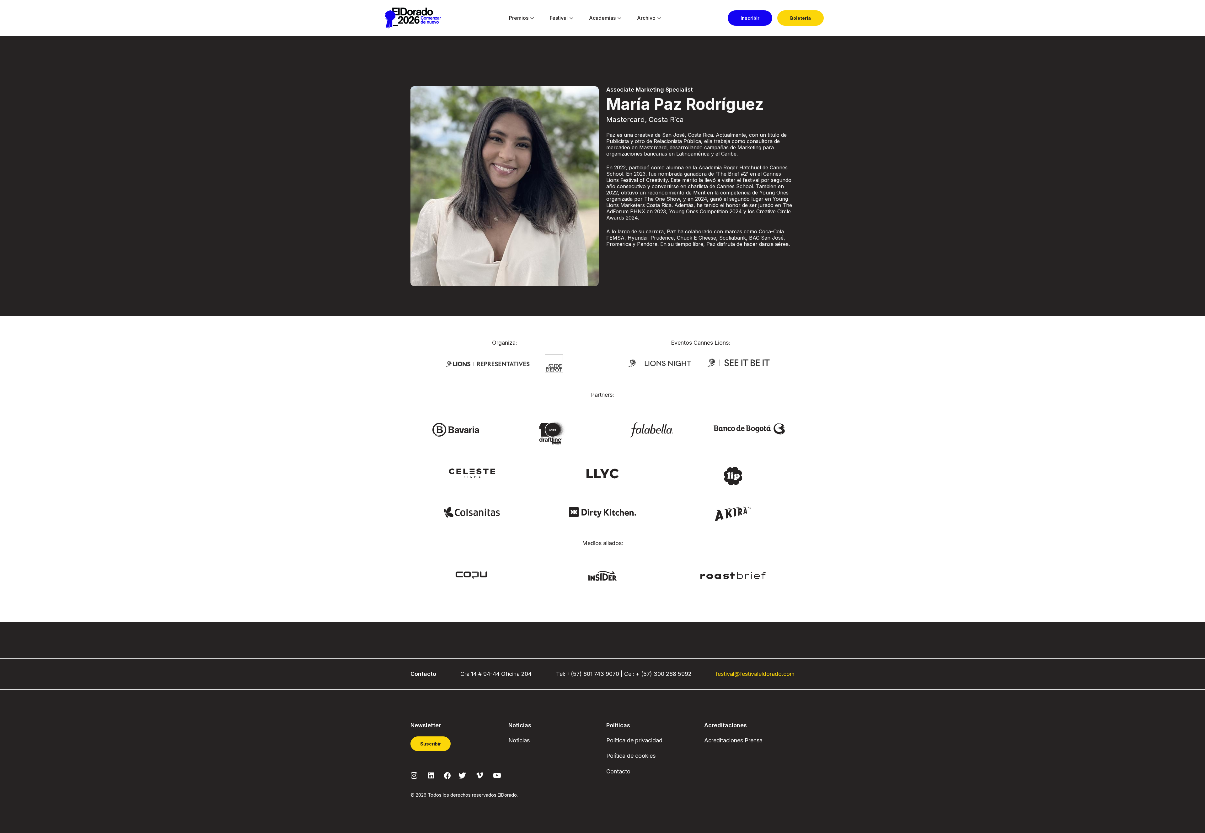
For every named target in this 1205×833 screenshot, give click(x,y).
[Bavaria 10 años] (553, 433)
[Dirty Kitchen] (602, 512)
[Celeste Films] (471, 473)
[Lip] (733, 475)
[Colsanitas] (472, 512)
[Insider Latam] (603, 575)
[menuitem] (518, 18)
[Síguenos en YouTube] (497, 775)
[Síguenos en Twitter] (462, 775)
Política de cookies (631, 755)
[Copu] (472, 574)
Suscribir (430, 743)
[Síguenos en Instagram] (414, 775)
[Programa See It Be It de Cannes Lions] (739, 363)
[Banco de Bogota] (749, 428)
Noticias (519, 740)
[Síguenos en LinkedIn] (431, 775)
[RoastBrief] (733, 575)
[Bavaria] (456, 429)
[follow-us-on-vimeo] (479, 775)
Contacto (618, 771)
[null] (554, 363)
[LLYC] (603, 473)
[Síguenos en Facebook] (447, 775)
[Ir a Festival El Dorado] (412, 18)
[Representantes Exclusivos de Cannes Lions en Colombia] (488, 363)
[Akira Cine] (733, 513)
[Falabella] (651, 429)
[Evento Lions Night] (660, 363)
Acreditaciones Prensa (733, 740)
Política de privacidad (634, 740)
